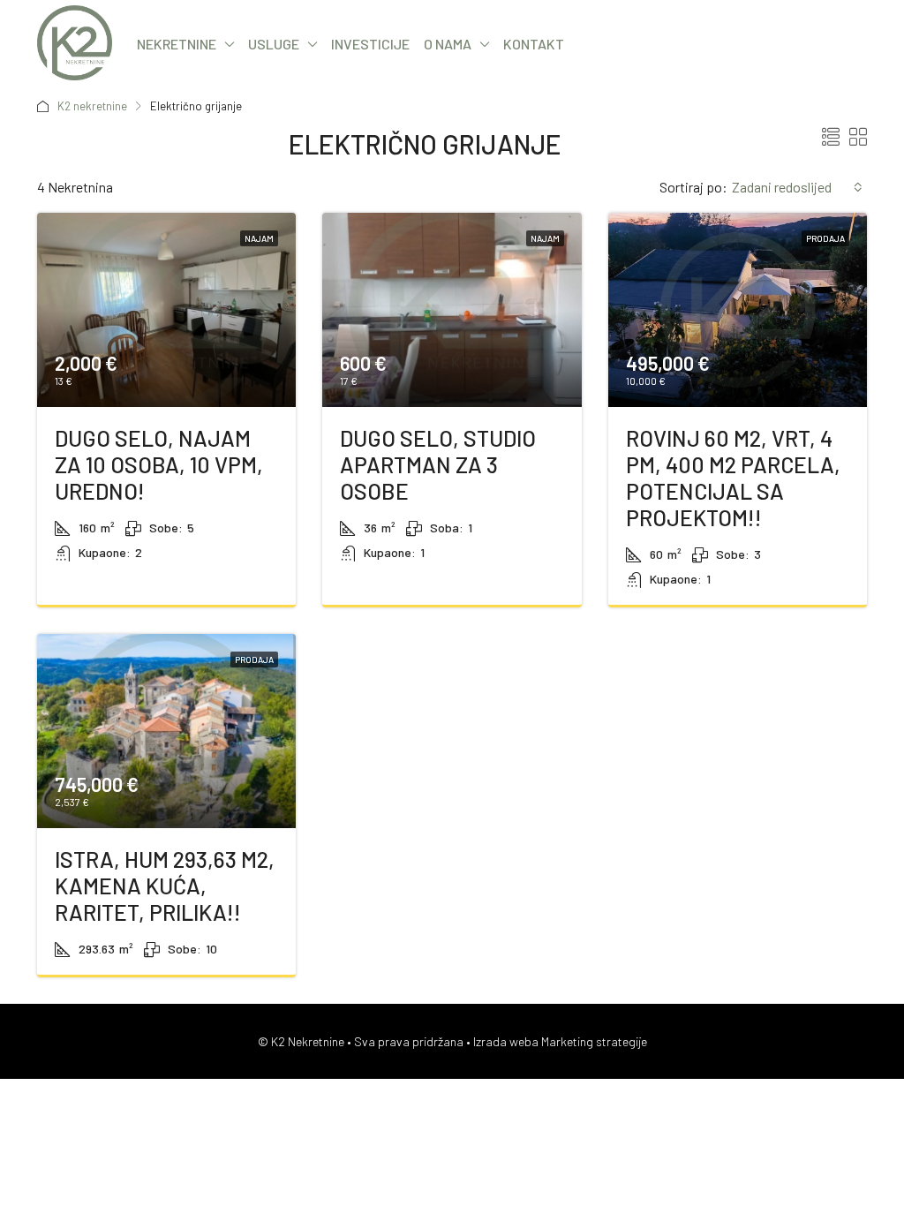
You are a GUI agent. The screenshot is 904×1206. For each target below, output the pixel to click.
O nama (447, 43)
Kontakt (533, 43)
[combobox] (797, 187)
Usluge (273, 43)
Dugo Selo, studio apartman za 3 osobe (438, 464)
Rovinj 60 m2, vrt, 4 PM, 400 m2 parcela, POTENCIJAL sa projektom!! (733, 478)
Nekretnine (176, 43)
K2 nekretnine (92, 106)
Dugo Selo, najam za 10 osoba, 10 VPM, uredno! (159, 464)
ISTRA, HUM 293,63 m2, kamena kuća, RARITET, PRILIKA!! (165, 885)
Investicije (370, 43)
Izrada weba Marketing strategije (560, 1041)
